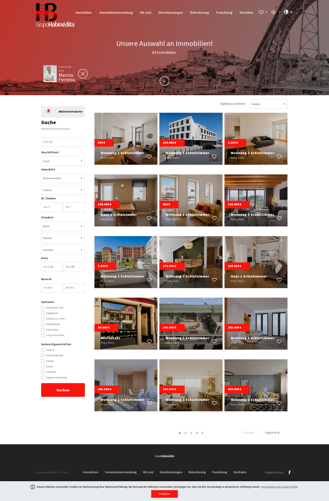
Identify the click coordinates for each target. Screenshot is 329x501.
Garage (50, 361)
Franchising (224, 12)
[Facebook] (290, 472)
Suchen (63, 390)
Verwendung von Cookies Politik (279, 487)
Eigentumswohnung (56, 377)
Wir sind (145, 12)
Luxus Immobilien (55, 335)
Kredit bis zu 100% (55, 318)
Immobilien (84, 12)
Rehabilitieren (53, 324)
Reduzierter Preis (54, 307)
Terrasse (50, 350)
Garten (49, 366)
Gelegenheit (52, 313)
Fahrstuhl (51, 372)
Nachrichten (52, 330)
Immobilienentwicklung (116, 12)
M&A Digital (45, 472)
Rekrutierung (199, 12)
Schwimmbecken (54, 355)
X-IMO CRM (62, 472)
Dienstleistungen (170, 12)
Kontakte (246, 12)
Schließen (164, 494)
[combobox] (63, 161)
